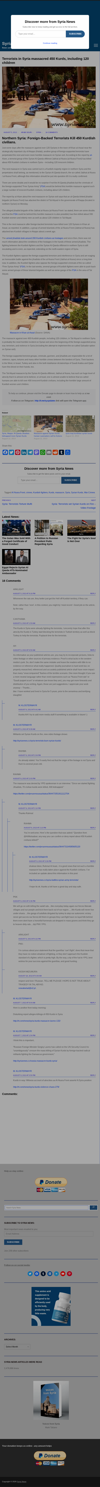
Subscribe (75, 34)
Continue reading (50, 43)
